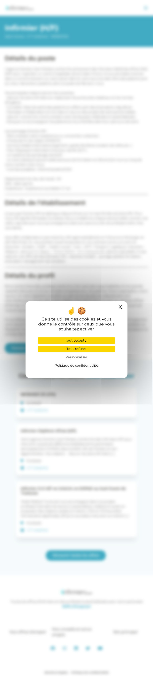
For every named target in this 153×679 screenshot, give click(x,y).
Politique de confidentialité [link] (76, 365)
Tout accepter (76, 340)
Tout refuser (76, 349)
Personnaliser (76, 357)
